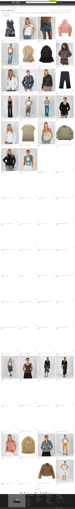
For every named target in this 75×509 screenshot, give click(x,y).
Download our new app (53, 0)
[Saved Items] (60, 2)
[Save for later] (18, 38)
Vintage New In (52, 10)
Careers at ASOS (38, 498)
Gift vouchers (47, 498)
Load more (37, 489)
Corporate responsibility (39, 499)
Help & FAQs (58, 0)
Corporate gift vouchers (49, 499)
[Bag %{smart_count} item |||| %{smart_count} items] (62, 2)
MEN (22, 2)
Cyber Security (38, 501)
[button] (60, 499)
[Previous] (49, 10)
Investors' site (38, 500)
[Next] (73, 10)
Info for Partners (48, 501)
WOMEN (17, 2)
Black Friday (47, 500)
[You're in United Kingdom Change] (62, 0)
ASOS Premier (28, 500)
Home (2, 8)
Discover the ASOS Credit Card (49, 502)
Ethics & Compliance (29, 505)
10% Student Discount (29, 501)
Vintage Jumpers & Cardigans (67, 10)
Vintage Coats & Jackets (59, 10)
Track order (28, 498)
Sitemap (28, 502)
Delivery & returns (29, 499)
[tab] (13, 4)
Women (5, 8)
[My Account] (58, 2)
